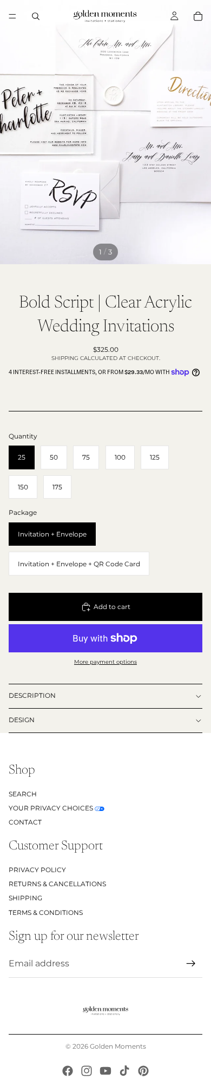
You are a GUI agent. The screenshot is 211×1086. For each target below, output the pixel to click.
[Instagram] (86, 1070)
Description (32, 695)
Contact (25, 822)
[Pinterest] (143, 1070)
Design (22, 720)
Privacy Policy (37, 869)
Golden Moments (118, 1046)
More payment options (105, 661)
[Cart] (198, 16)
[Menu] (12, 16)
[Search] (36, 16)
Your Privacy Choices (51, 807)
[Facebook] (67, 1070)
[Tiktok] (124, 1070)
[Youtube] (105, 1070)
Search (23, 793)
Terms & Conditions (46, 912)
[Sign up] (191, 963)
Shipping (25, 898)
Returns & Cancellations (57, 883)
